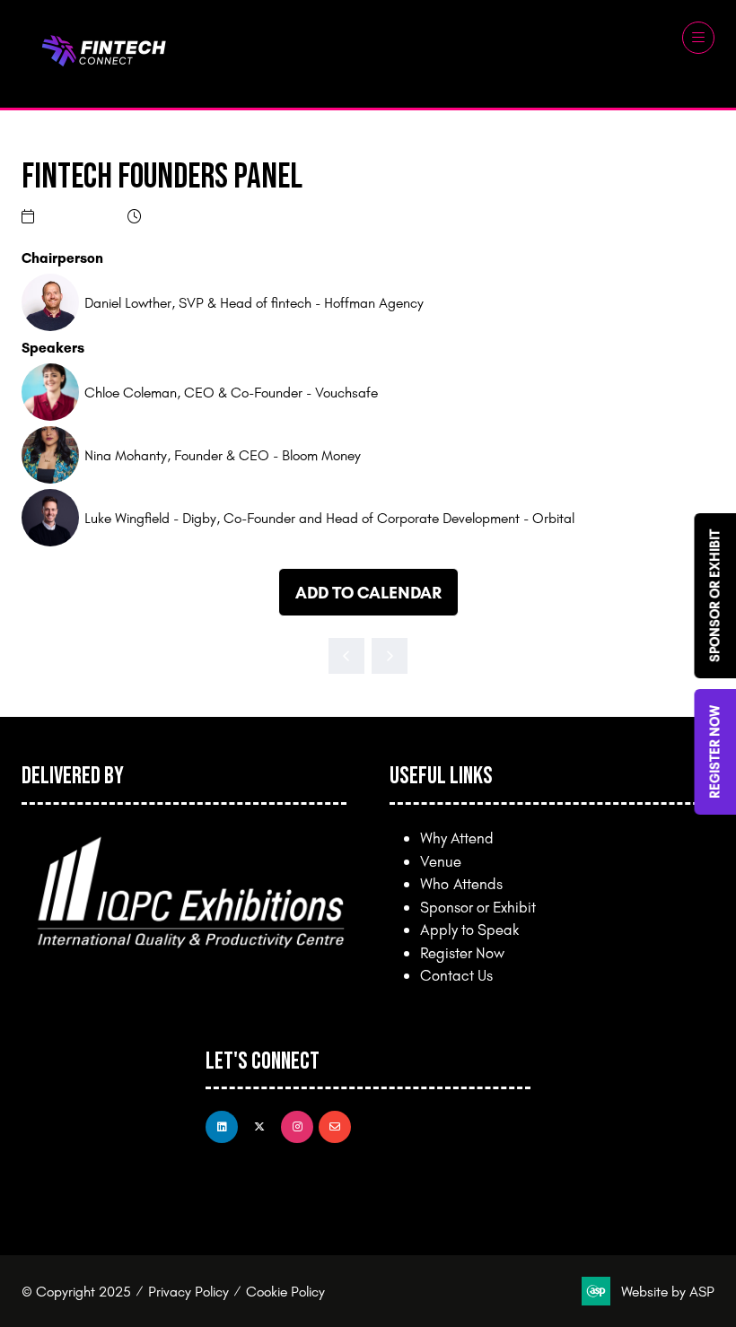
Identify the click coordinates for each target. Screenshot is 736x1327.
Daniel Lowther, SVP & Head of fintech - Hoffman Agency (254, 302)
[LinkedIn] (222, 1127)
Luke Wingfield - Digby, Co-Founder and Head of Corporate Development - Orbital (329, 518)
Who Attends (461, 883)
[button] (698, 38)
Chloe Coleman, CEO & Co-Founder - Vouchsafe (231, 392)
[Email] (335, 1127)
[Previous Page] (346, 656)
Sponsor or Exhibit (478, 906)
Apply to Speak (469, 929)
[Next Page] (389, 656)
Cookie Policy (285, 1291)
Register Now (462, 952)
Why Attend (457, 837)
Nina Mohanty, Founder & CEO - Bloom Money (222, 455)
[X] (259, 1127)
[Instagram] (297, 1127)
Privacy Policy (188, 1291)
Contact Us (456, 974)
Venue (440, 860)
